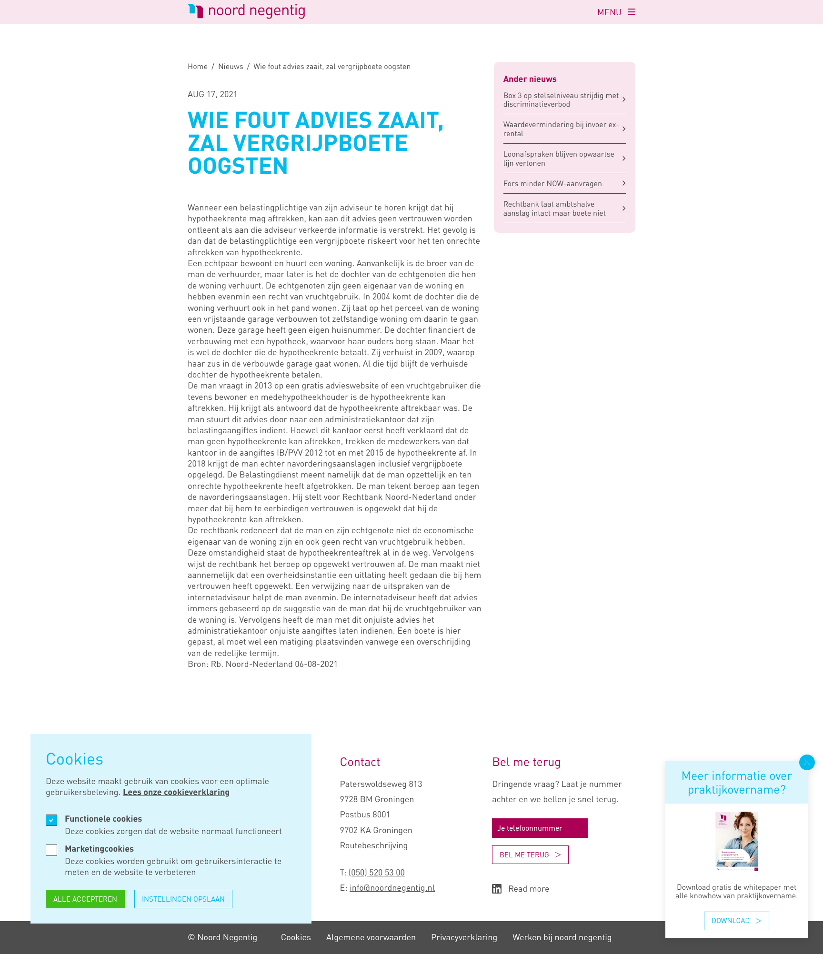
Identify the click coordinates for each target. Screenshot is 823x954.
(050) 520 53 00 (377, 872)
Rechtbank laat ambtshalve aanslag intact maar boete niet (554, 208)
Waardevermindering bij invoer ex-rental (561, 128)
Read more (529, 889)
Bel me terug (524, 854)
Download (731, 920)
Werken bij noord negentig (562, 937)
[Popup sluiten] (807, 762)
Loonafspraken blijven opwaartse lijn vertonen (558, 158)
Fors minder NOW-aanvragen (552, 183)
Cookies (296, 937)
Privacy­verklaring (464, 937)
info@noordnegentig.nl (392, 888)
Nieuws (230, 66)
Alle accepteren (85, 898)
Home (198, 66)
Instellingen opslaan (183, 898)
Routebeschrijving (375, 845)
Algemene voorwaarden (371, 937)
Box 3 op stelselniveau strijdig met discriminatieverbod (561, 99)
